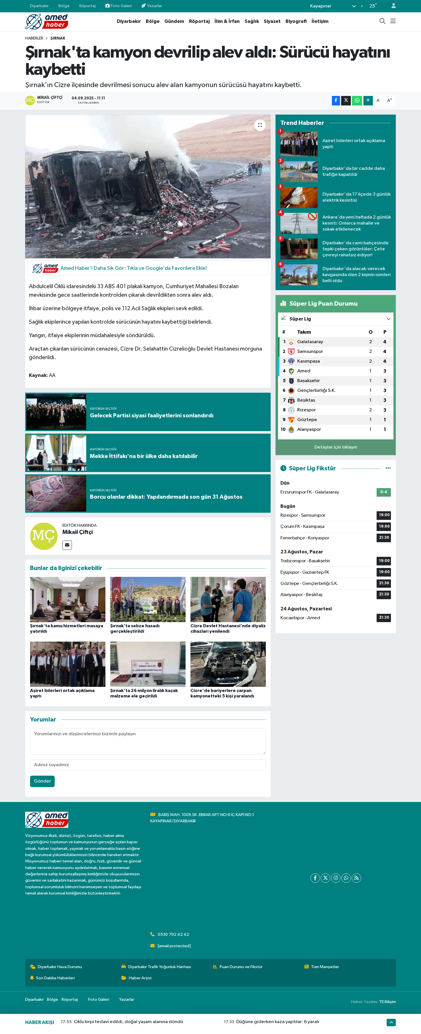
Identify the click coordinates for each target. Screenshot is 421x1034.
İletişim (320, 21)
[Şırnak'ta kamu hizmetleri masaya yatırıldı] (67, 599)
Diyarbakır (39, 6)
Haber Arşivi (140, 978)
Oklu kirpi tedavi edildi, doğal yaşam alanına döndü (128, 1021)
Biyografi (296, 21)
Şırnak (57, 38)
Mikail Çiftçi (77, 532)
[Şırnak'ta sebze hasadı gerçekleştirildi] (148, 599)
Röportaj (87, 6)
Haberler (34, 38)
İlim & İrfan (227, 21)
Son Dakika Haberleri (55, 978)
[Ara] (382, 21)
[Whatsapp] (346, 878)
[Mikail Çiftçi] (44, 536)
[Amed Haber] (46, 21)
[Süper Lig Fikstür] (388, 468)
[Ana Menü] (393, 21)
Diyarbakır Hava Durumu (60, 967)
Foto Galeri (121, 6)
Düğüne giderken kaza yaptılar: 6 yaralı (277, 1021)
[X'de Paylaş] (346, 100)
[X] (325, 878)
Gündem (174, 21)
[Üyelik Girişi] (391, 6)
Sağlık (252, 21)
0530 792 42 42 (173, 934)
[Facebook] (315, 878)
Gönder (42, 781)
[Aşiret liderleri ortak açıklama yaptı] (67, 664)
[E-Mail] (67, 545)
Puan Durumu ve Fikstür (241, 967)
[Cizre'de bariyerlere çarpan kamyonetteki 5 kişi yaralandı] (228, 664)
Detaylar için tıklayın (335, 447)
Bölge (64, 6)
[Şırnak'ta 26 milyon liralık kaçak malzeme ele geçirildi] (148, 664)
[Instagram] (336, 878)
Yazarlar (154, 6)
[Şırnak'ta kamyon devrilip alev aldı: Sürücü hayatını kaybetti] (148, 186)
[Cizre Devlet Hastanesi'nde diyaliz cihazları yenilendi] (228, 599)
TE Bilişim (387, 1002)
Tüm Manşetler (325, 967)
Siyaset (272, 21)
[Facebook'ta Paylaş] (336, 100)
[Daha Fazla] (368, 100)
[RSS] (356, 878)
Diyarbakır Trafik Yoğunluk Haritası (159, 967)
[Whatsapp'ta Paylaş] (357, 100)
